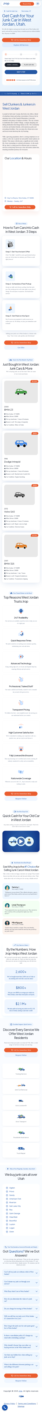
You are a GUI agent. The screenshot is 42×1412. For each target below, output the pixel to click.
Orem (11, 1232)
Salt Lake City (15, 1206)
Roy (10, 1210)
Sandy (12, 1195)
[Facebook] (19, 1397)
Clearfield (13, 1217)
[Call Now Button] (5, 1407)
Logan (11, 1228)
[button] (21, 841)
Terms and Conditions (27, 1404)
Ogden (12, 1188)
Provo (11, 1191)
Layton (12, 1224)
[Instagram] (21, 1397)
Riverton (12, 1202)
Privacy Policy (9, 1404)
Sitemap (21, 1406)
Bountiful (13, 1221)
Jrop (20, 1391)
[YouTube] (23, 1397)
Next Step (21, 72)
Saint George (14, 1213)
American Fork (15, 1199)
